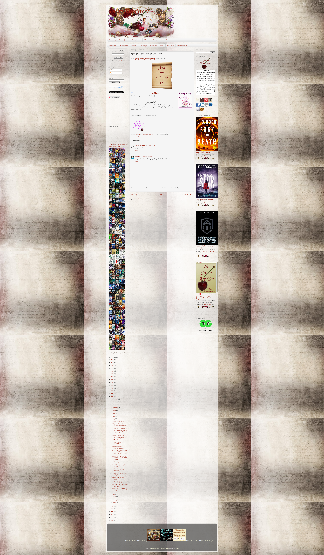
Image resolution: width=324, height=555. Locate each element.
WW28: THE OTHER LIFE (119, 428)
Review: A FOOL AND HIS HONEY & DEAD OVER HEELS (119, 457)
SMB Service (170, 45)
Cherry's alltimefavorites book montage (118, 145)
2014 (112, 394)
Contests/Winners (182, 45)
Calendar (126, 40)
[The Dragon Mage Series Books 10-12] (121, 167)
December (115, 399)
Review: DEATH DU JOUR (119, 462)
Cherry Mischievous (129, 11)
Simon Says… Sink (201, 199)
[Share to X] (164, 134)
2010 (112, 512)
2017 (112, 385)
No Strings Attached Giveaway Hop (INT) (118, 447)
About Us (118, 40)
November (115, 402)
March (114, 497)
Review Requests (136, 40)
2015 (112, 391)
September (115, 407)
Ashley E (155, 93)
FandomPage (143, 45)
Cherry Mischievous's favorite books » (119, 353)
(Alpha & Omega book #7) (203, 297)
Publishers (133, 45)
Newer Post (135, 195)
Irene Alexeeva (154, 548)
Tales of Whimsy (139, 145)
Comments (113, 73)
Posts (112, 70)
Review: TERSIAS (117, 482)
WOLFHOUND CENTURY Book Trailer (119, 485)
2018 (112, 382)
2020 (112, 377)
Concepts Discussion (165, 40)
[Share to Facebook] (165, 134)
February (114, 500)
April (113, 494)
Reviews (155, 40)
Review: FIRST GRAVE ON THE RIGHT (119, 431)
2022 (112, 371)
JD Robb (207, 152)
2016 (112, 388)
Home (110, 40)
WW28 (162, 45)
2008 (112, 517)
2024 (112, 365)
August (114, 410)
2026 (112, 360)
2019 (112, 379)
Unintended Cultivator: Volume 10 (204, 246)
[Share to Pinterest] (167, 134)
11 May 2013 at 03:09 (146, 156)
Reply (136, 150)
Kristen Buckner (164, 548)
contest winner (139, 137)
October (114, 405)
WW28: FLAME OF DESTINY (117, 443)
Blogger (177, 548)
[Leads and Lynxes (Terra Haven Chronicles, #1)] (124, 293)
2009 (112, 514)
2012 (112, 506)
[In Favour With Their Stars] (114, 227)
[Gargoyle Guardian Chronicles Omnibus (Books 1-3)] (121, 340)
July (113, 413)
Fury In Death (199, 152)
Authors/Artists (123, 45)
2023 (112, 368)
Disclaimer (147, 40)
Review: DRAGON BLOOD (119, 451)
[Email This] (161, 134)
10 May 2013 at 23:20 (149, 145)
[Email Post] (157, 134)
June (113, 416)
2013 (112, 396)
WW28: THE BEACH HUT (119, 453)
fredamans (137, 156)
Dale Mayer (211, 199)
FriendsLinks (153, 45)
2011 (112, 509)
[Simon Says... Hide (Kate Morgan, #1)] (114, 242)
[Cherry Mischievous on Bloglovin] (116, 88)
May (113, 419)
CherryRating (112, 45)
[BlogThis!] (162, 134)
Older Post (188, 195)
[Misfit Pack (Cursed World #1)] (114, 323)
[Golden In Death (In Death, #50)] (111, 328)
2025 (112, 362)
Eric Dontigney (200, 248)
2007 (112, 520)
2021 (112, 374)
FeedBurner (121, 61)
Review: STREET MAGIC (119, 435)
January (114, 502)
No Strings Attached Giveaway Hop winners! (119, 424)
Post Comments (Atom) (143, 199)
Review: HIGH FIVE (118, 421)
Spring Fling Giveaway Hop (144, 58)
